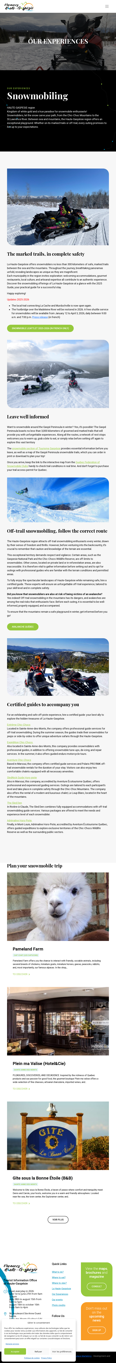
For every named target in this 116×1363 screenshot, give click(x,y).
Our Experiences (60, 1294)
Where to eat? (59, 1277)
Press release (40, 317)
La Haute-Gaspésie (61, 1288)
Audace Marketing (83, 1356)
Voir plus (58, 1219)
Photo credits (58, 1305)
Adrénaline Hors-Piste (19, 820)
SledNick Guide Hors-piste (22, 777)
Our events (57, 1299)
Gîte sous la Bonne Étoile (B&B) (43, 1178)
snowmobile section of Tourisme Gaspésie (36, 448)
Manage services (12, 1344)
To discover (20, 974)
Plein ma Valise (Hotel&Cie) (39, 1063)
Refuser (38, 1351)
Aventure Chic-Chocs (19, 759)
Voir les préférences (61, 1351)
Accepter (15, 1351)
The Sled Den (14, 802)
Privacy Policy (46, 1358)
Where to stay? (59, 1283)
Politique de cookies (32, 1358)
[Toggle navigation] (107, 6)
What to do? (58, 1272)
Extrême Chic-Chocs (18, 724)
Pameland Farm (28, 948)
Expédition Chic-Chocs (20, 742)
